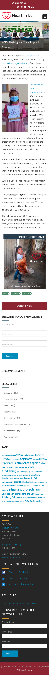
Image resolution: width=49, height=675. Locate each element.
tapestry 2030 (41, 498)
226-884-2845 (22, 3)
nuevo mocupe (20, 485)
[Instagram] (22, 7)
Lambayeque (8, 482)
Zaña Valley (36, 501)
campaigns (36, 460)
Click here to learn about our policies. (19, 604)
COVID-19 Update (10, 399)
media (13, 486)
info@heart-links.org (11, 544)
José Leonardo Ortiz (29, 478)
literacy (34, 482)
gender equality (23, 471)
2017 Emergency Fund (8, 456)
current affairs (6, 467)
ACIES (17, 455)
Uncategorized (9, 430)
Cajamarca (26, 459)
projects (26, 293)
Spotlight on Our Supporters (15, 424)
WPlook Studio (24, 670)
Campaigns (8, 393)
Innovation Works (10, 528)
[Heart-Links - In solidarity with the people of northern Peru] (17, 15)
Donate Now (24, 306)
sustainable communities (27, 497)
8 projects (30, 56)
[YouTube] (32, 7)
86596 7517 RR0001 (11, 557)
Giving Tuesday (35, 472)
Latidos (18, 482)
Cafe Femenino (16, 460)
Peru (20, 490)
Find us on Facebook (18, 572)
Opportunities (9, 418)
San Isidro (15, 494)
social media (39, 494)
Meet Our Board (10, 412)
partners (14, 293)
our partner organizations (14, 63)
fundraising (9, 471)
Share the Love (28, 494)
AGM (4, 293)
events (30, 467)
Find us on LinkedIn (18, 578)
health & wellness (22, 475)
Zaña (27, 501)
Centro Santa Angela (25, 463)
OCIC (28, 486)
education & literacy (18, 467)
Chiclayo (42, 463)
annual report (31, 456)
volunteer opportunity (15, 501)
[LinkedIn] (25, 7)
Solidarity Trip (9, 497)
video (4, 501)
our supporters (36, 485)
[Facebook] (18, 7)
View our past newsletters (21, 584)
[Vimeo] (29, 7)
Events (6, 405)
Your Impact (8, 437)
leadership (27, 482)
